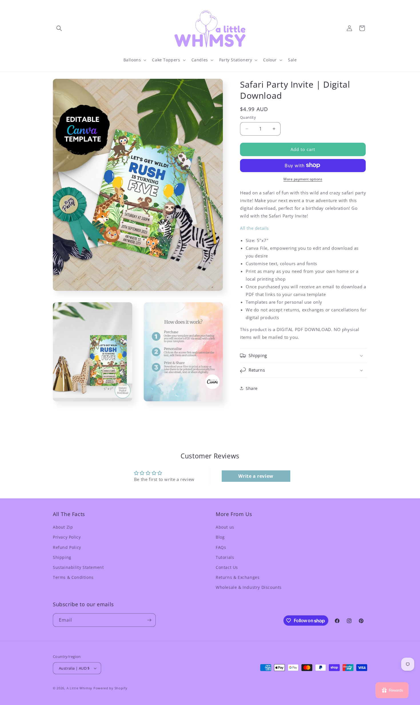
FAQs (221, 547)
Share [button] (252, 388)
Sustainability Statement (78, 567)
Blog (220, 537)
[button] (59, 28)
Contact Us (227, 567)
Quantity (248, 117)
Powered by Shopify (110, 688)
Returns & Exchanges (237, 577)
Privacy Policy (67, 537)
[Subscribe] (149, 620)
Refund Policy (67, 547)
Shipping (62, 557)
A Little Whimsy (80, 688)
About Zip (63, 527)
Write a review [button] (255, 476)
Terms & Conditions (73, 577)
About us (225, 527)
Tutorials (225, 557)
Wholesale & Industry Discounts (249, 587)
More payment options (302, 178)
